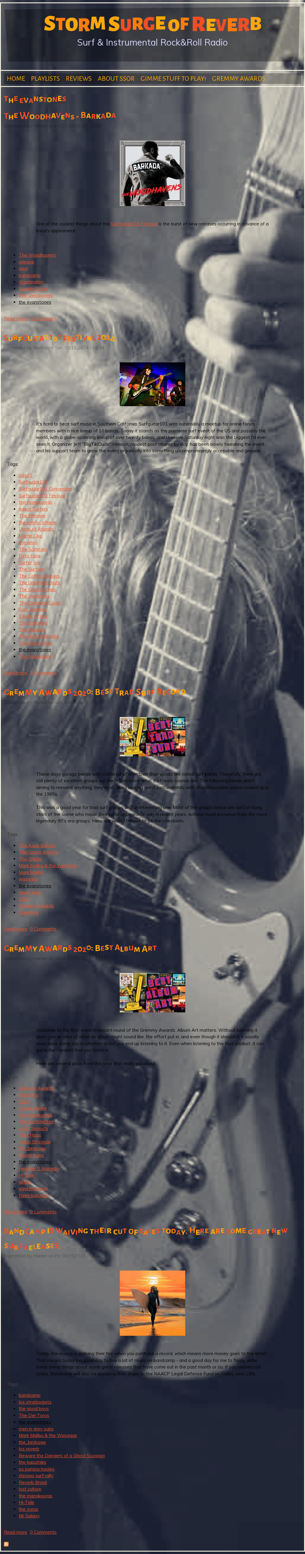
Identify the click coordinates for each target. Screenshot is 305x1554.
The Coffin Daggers (39, 576)
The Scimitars (33, 549)
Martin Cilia (30, 536)
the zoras (28, 1509)
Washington (31, 282)
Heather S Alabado (39, 1168)
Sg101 (25, 475)
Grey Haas (30, 1135)
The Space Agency (38, 852)
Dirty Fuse (30, 556)
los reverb (29, 1449)
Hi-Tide (26, 1175)
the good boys (34, 1408)
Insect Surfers (33, 509)
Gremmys (29, 912)
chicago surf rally (36, 1475)
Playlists (45, 78)
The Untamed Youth (39, 582)
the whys (28, 542)
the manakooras (35, 502)
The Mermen (32, 515)
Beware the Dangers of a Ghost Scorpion (62, 1455)
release (26, 262)
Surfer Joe (29, 562)
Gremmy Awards (238, 78)
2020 (24, 899)
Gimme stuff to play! (173, 78)
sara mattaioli (33, 1188)
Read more (15, 318)
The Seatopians (35, 656)
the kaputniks (32, 1462)
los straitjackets (35, 1402)
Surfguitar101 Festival (134, 224)
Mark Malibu (31, 872)
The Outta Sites (35, 643)
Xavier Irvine (31, 1155)
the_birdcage (32, 1148)
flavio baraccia (34, 1195)
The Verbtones (34, 596)
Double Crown (33, 289)
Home (16, 78)
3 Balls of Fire (33, 616)
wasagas (28, 879)
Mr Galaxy (29, 1516)
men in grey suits (36, 1429)
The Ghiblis (30, 859)
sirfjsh (25, 1182)
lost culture (30, 1489)
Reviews (79, 78)
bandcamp (30, 275)
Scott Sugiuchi (33, 1128)
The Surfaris (32, 569)
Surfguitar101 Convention (45, 489)
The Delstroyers (36, 295)
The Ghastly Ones (37, 589)
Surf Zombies (33, 609)
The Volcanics (33, 623)
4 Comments (43, 318)
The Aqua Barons (37, 845)
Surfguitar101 (33, 482)
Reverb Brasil (33, 1482)
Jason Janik (30, 892)
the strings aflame (38, 522)
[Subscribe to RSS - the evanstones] (6, 1545)
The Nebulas (32, 629)
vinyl (23, 268)
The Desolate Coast (40, 603)
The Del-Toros (34, 1415)
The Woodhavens (37, 255)
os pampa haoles (37, 1469)
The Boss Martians (39, 636)
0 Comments (43, 673)
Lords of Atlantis (36, 529)
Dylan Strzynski (35, 1142)
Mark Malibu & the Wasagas (48, 865)
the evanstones (35, 302)
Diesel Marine (33, 1108)
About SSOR (116, 78)
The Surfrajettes (36, 1121)
